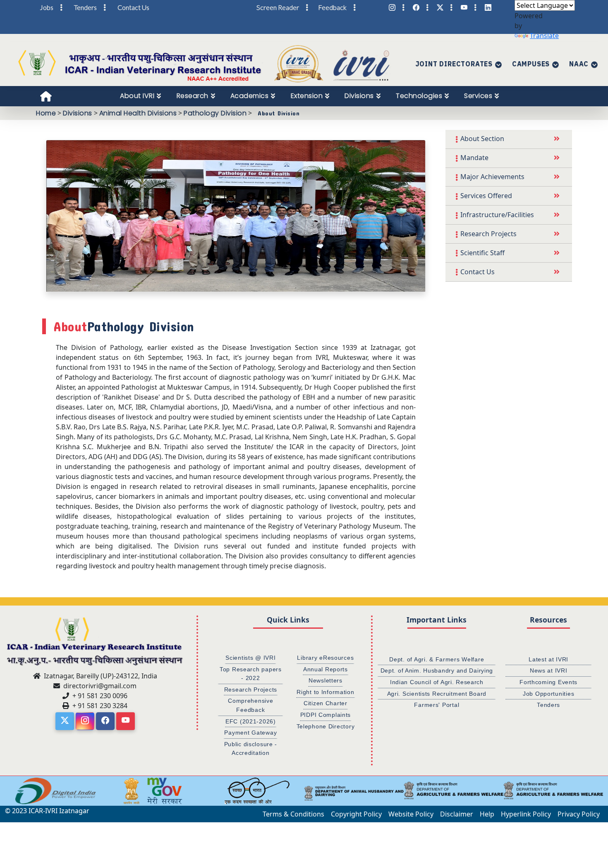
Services (478, 96)
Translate (544, 35)
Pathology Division (215, 113)
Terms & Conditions (293, 814)
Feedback (332, 7)
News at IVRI (548, 670)
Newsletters (325, 680)
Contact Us (477, 271)
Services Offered (486, 195)
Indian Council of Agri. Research (437, 682)
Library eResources (325, 657)
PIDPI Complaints (325, 714)
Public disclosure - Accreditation (251, 749)
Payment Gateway (250, 732)
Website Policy (410, 814)
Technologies (419, 96)
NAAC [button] (579, 64)
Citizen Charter (325, 703)
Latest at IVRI (548, 659)
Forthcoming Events (548, 682)
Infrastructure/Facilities (497, 214)
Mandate (474, 157)
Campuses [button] (531, 64)
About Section (482, 138)
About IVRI (137, 96)
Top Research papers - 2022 (251, 674)
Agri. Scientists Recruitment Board (436, 693)
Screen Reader (277, 7)
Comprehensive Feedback (250, 705)
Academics (249, 96)
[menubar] (314, 96)
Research (192, 96)
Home (46, 113)
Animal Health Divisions (138, 113)
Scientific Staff (482, 252)
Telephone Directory (326, 726)
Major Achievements (492, 176)
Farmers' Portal (436, 705)
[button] (10, 791)
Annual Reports (325, 669)
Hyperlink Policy (526, 814)
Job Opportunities (548, 693)
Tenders (548, 705)
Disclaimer (456, 814)
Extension (307, 96)
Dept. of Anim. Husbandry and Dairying (437, 670)
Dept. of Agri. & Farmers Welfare (436, 659)
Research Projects (488, 233)
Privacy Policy (579, 814)
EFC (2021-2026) (250, 721)
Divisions (359, 96)
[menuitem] (141, 96)
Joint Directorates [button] (454, 64)
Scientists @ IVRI (250, 657)
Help (487, 814)
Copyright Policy (356, 814)
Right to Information (325, 692)
